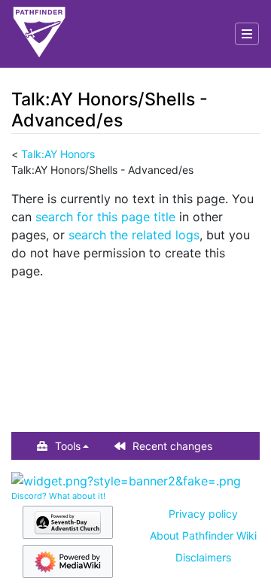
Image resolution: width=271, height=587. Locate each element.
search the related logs (134, 234)
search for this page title (105, 216)
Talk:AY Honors (58, 154)
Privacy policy (203, 513)
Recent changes (172, 445)
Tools (68, 445)
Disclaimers (203, 557)
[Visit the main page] (39, 34)
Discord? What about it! (58, 496)
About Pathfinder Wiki (203, 535)
